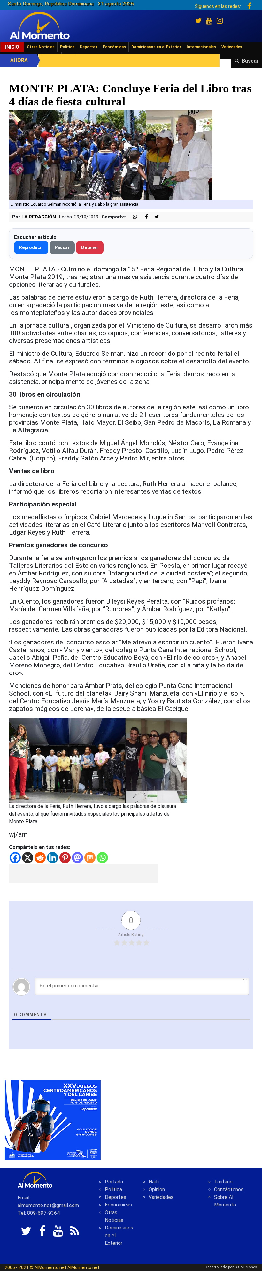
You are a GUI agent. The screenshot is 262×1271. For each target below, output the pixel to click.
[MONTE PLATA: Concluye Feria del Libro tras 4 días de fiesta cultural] (110, 155)
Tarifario (223, 1182)
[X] (27, 857)
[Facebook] (15, 857)
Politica (113, 1189)
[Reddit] (40, 857)
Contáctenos (228, 1189)
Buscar (250, 61)
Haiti (154, 1182)
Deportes (88, 47)
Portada (114, 1182)
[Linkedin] (52, 857)
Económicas (114, 47)
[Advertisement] (83, 873)
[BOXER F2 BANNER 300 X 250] (53, 1119)
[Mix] (90, 857)
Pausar (62, 247)
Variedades (231, 47)
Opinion (157, 1189)
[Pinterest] (65, 857)
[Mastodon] (77, 857)
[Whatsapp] (102, 857)
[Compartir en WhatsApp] (132, 217)
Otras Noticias (41, 47)
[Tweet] (154, 217)
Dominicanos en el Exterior (156, 47)
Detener (89, 247)
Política (67, 47)
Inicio (12, 47)
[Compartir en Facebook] (143, 217)
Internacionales (201, 47)
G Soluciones (246, 1267)
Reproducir (31, 247)
